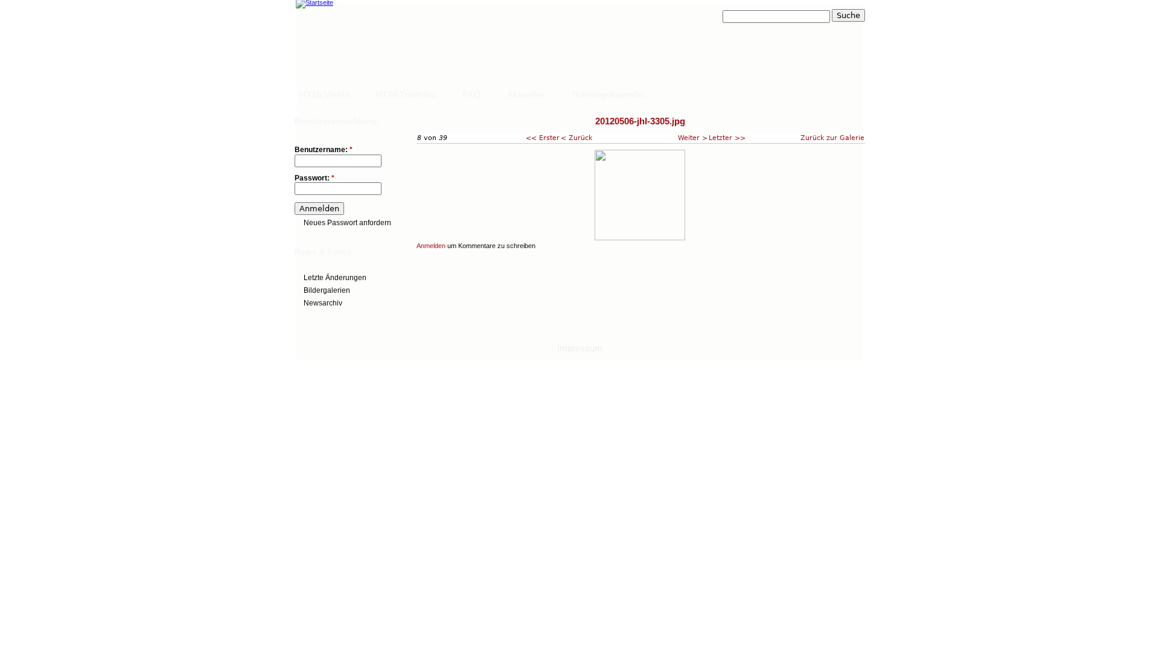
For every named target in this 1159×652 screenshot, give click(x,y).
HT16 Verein (324, 94)
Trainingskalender (609, 94)
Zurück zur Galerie (832, 137)
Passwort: (314, 178)
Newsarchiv (323, 303)
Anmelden (431, 245)
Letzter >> (727, 137)
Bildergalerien (327, 290)
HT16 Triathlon (406, 94)
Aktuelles (526, 94)
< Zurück (576, 137)
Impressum (579, 348)
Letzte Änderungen (335, 277)
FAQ (471, 94)
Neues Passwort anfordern (347, 223)
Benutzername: (324, 150)
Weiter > (692, 137)
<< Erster (543, 137)
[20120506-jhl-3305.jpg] (640, 237)
